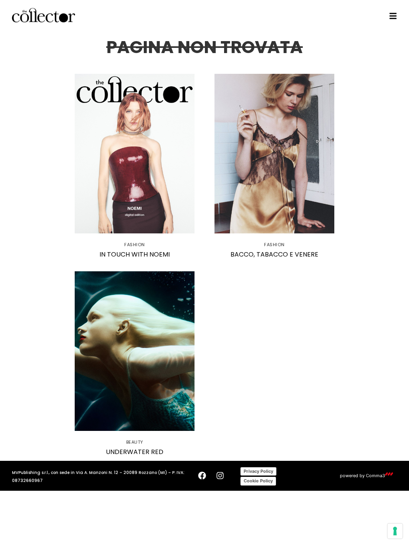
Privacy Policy (258, 471)
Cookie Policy (258, 481)
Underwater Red (134, 451)
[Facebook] (202, 476)
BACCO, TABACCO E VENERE (274, 254)
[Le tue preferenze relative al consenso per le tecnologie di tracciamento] (395, 531)
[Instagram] (220, 476)
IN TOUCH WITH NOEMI (134, 254)
